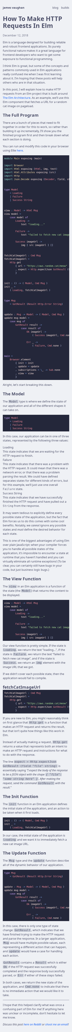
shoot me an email (56, 1024)
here (20, 150)
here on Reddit (33, 1024)
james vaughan (13, 8)
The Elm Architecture (16, 98)
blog (55, 8)
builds (65, 8)
